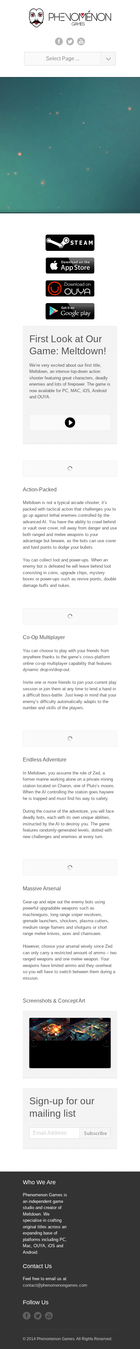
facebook (59, 41)
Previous (34, 1043)
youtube (81, 41)
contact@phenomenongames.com (55, 1285)
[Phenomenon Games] (70, 18)
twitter (70, 41)
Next (106, 1043)
